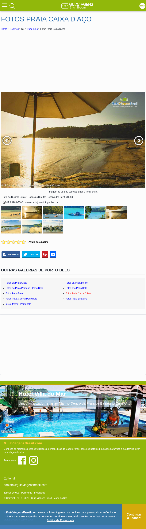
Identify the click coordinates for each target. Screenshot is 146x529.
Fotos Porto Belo (14, 293)
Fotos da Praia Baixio (77, 282)
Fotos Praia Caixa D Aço (78, 293)
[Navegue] (5, 6)
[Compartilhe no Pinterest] (45, 254)
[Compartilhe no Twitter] (31, 254)
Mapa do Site (60, 498)
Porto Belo (32, 29)
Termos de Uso (11, 492)
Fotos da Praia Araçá (16, 282)
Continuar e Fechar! (134, 516)
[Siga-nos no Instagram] (34, 460)
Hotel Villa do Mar (42, 394)
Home (4, 29)
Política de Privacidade (33, 492)
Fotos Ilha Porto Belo (76, 288)
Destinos (14, 29)
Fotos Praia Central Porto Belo (21, 298)
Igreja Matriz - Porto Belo (18, 304)
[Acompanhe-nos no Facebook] (23, 460)
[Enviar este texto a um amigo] (52, 254)
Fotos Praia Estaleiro (76, 298)
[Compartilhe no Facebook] (11, 254)
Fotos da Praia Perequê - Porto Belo (24, 288)
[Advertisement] (35, 59)
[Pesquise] (12, 5)
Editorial (9, 478)
